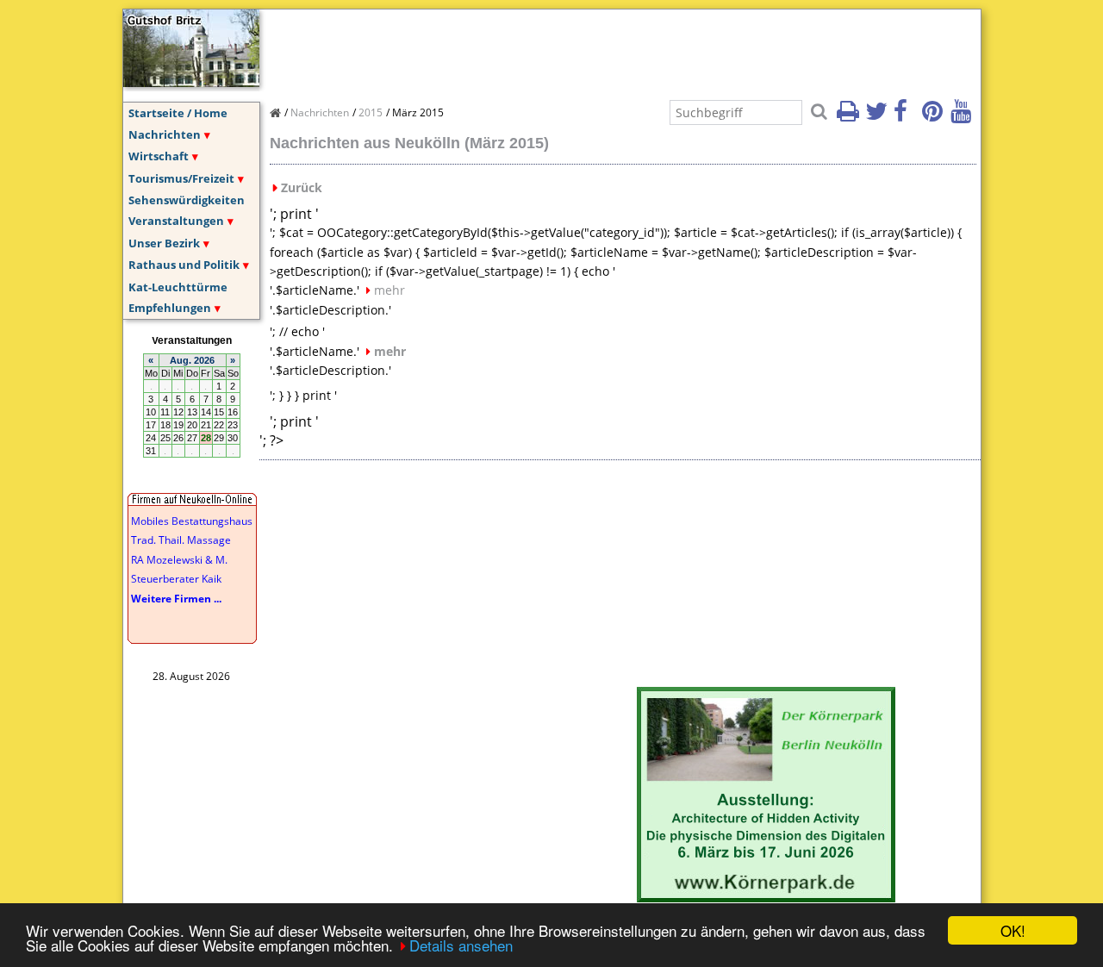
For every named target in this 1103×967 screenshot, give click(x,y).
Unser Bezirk (164, 243)
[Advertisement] (583, 48)
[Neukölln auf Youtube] (963, 116)
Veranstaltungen (176, 220)
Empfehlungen (169, 307)
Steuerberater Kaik (176, 578)
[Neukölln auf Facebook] (906, 116)
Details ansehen (461, 945)
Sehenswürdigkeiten (186, 200)
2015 (370, 112)
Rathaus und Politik (184, 264)
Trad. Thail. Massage (181, 540)
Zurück (301, 187)
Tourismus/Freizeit (181, 178)
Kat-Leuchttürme (177, 287)
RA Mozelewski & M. (179, 559)
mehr (389, 290)
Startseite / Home (177, 113)
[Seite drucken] (850, 116)
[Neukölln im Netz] (191, 81)
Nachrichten (164, 134)
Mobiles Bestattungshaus (191, 521)
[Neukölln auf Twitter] (878, 116)
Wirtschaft (158, 156)
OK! (1012, 930)
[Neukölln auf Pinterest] (935, 116)
